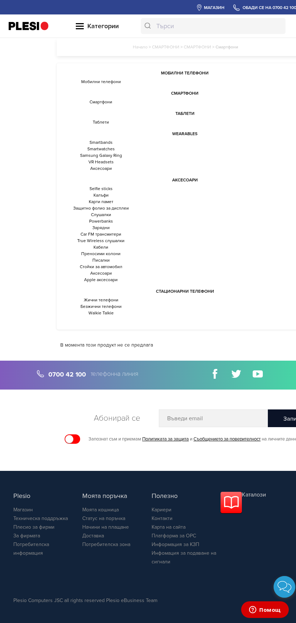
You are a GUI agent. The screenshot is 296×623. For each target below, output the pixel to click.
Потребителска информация (31, 548)
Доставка (93, 536)
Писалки (101, 260)
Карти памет (101, 201)
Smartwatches (101, 148)
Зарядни (101, 227)
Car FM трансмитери (100, 234)
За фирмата (26, 536)
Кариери (161, 510)
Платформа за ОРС (174, 536)
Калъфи (101, 195)
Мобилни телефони (101, 81)
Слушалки (101, 214)
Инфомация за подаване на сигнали (184, 557)
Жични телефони (101, 299)
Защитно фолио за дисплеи (101, 208)
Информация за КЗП (175, 544)
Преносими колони (101, 253)
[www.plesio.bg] (28, 26)
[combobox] (213, 26)
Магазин (23, 510)
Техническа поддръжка (40, 518)
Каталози (254, 494)
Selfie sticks (101, 188)
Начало (140, 47)
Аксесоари (101, 168)
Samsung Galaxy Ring (101, 155)
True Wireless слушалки (101, 240)
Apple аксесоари (101, 279)
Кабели (100, 247)
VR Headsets (101, 161)
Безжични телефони (101, 306)
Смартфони (101, 101)
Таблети (101, 122)
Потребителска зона (106, 544)
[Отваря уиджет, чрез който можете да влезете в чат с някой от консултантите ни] (265, 610)
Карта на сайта (169, 527)
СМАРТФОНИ (165, 47)
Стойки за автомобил (101, 266)
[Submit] (148, 26)
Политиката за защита (165, 439)
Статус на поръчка (103, 518)
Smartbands (101, 142)
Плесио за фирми (34, 527)
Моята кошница (100, 510)
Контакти (162, 518)
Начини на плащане (105, 527)
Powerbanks (101, 221)
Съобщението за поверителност (227, 439)
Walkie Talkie (101, 312)
